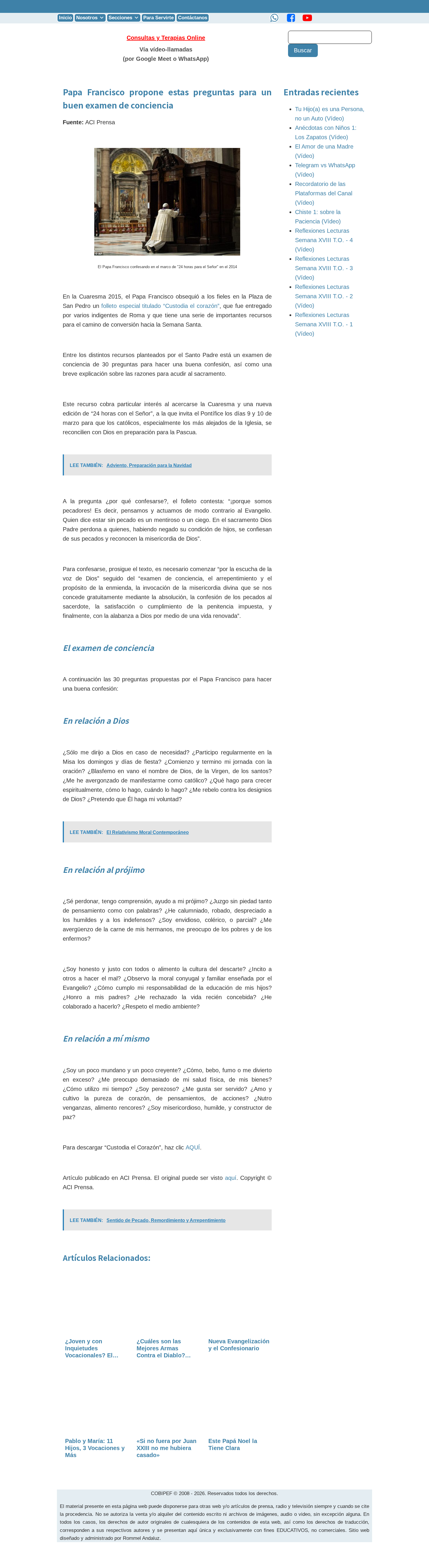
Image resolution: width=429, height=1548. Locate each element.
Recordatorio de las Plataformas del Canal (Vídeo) (323, 193)
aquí (230, 1178)
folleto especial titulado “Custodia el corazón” (160, 306)
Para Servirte (158, 17)
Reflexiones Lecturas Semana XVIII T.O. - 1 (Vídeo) (324, 324)
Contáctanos (192, 17)
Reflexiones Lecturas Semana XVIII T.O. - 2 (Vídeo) (324, 296)
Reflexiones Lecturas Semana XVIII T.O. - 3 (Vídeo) (324, 268)
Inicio (65, 17)
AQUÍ (193, 1147)
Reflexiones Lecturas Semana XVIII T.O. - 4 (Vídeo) (324, 240)
